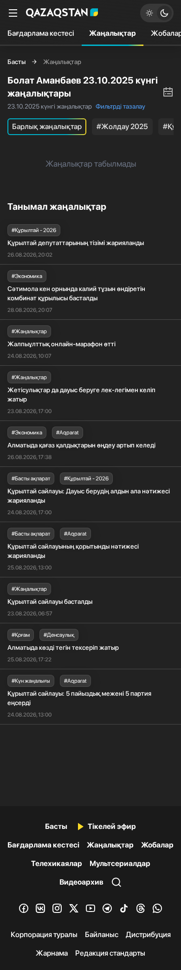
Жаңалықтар (112, 33)
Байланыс (101, 934)
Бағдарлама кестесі (40, 33)
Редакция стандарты (110, 953)
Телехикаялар (56, 863)
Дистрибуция (148, 934)
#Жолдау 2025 (122, 126)
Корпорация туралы (44, 934)
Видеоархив (81, 882)
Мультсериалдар (120, 863)
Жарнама (52, 953)
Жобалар (157, 845)
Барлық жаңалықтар (47, 126)
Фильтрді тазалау (120, 106)
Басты (16, 61)
